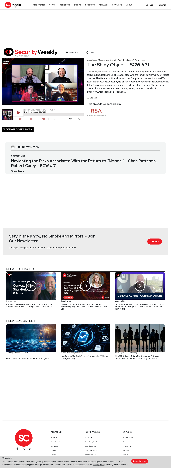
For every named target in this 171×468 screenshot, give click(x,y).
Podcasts (125, 455)
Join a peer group (91, 450)
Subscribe (88, 437)
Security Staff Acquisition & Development (128, 60)
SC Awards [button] (117, 5)
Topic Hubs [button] (65, 5)
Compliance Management (98, 60)
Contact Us (54, 446)
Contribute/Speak (91, 442)
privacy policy (99, 464)
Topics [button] (52, 5)
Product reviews (128, 437)
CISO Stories (39, 5)
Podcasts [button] (90, 5)
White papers (127, 446)
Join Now (154, 241)
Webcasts (126, 450)
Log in (152, 5)
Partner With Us (90, 455)
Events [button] (77, 5)
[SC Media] (13, 5)
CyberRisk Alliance (57, 442)
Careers (53, 450)
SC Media (54, 437)
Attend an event (90, 446)
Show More (17, 171)
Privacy (53, 455)
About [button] (129, 5)
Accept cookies (139, 461)
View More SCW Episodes (17, 129)
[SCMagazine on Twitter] (23, 448)
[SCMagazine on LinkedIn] (30, 448)
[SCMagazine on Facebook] (17, 448)
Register (162, 5)
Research (126, 442)
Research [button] (103, 5)
